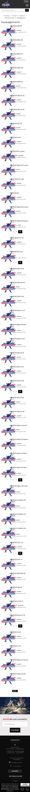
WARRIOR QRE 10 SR (17, 268)
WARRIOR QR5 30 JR (17, 353)
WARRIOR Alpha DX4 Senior (19, 221)
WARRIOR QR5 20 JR (17, 367)
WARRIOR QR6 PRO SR (17, 573)
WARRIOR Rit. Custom (17, 151)
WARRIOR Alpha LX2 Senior (19, 439)
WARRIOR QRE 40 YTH (17, 282)
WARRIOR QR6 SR (16, 587)
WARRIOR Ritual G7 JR (17, 615)
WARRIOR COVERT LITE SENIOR (18, 515)
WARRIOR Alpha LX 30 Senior (17, 311)
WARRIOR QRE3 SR (16, 40)
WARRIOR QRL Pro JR (17, 109)
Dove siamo (15, 771)
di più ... (15, 691)
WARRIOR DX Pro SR (17, 179)
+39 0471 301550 (17, 766)
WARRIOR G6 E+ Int (16, 542)
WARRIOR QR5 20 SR (17, 381)
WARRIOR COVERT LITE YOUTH (18, 529)
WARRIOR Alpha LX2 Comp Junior (19, 486)
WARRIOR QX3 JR (16, 123)
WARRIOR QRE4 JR (16, 81)
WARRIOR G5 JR (15, 632)
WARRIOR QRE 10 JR (17, 296)
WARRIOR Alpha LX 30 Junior (17, 339)
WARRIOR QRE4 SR (16, 68)
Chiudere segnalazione (25, 785)
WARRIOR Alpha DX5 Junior (19, 165)
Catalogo (15, 780)
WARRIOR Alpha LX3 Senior (19, 660)
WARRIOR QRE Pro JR (17, 95)
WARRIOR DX (14, 193)
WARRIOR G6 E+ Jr (16, 559)
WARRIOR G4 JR (15, 137)
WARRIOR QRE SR (16, 26)
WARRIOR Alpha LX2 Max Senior (18, 468)
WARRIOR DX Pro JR (17, 238)
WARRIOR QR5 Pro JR (17, 411)
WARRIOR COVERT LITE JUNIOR (18, 501)
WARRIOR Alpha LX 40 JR (18, 425)
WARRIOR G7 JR (15, 646)
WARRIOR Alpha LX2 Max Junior (18, 454)
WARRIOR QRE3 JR (16, 54)
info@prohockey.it (17, 762)
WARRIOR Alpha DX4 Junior (19, 207)
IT (27, 1)
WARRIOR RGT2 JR (16, 252)
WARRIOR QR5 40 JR (17, 397)
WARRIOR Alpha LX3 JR (17, 674)
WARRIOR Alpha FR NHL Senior (18, 325)
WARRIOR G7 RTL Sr (16, 601)
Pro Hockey (6, 15)
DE (25, 1)
